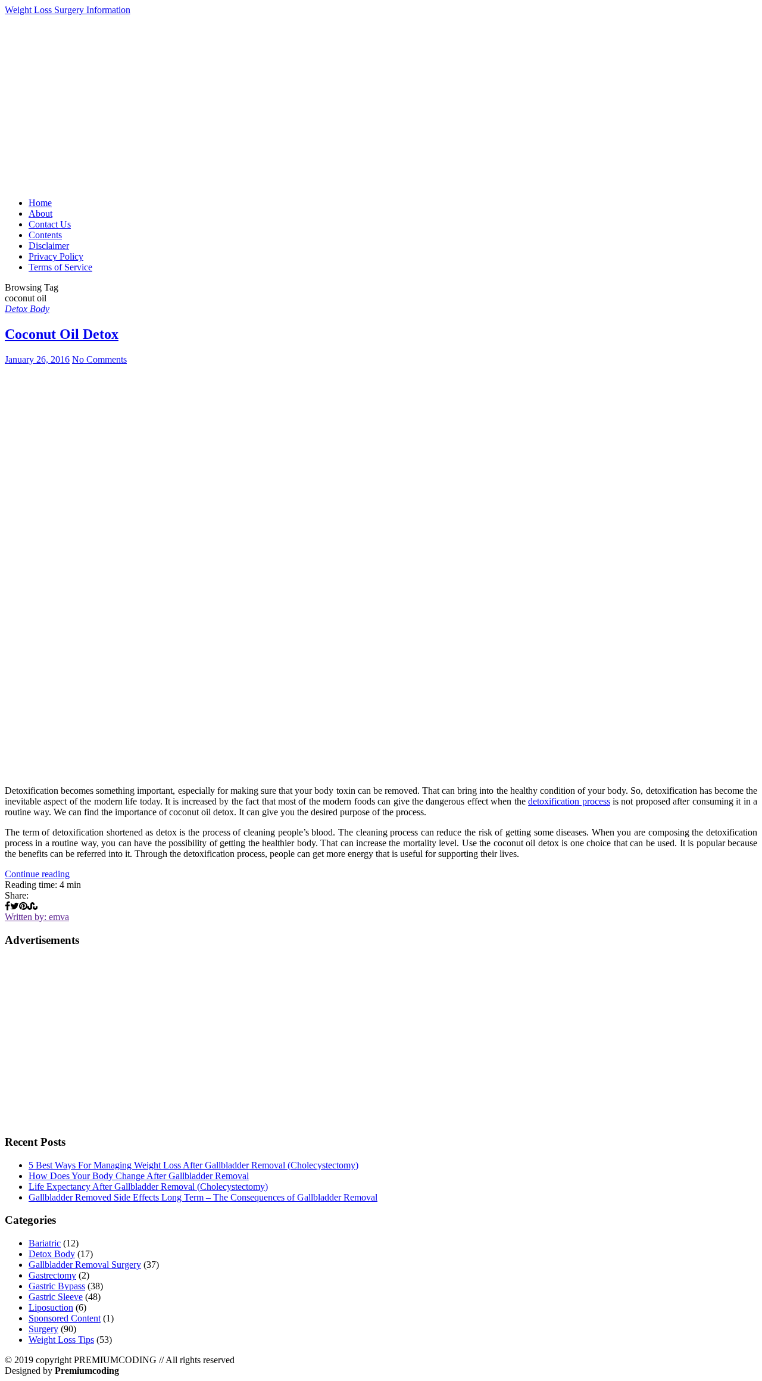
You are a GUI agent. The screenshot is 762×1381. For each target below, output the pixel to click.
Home (40, 203)
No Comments (99, 359)
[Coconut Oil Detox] (381, 570)
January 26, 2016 (37, 359)
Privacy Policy (56, 256)
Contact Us (50, 224)
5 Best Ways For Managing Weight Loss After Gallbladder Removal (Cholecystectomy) (193, 1165)
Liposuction (51, 1307)
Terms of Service (60, 267)
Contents (45, 235)
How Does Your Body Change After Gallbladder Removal (139, 1176)
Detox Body (27, 309)
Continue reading (37, 874)
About (40, 213)
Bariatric (45, 1243)
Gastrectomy (52, 1275)
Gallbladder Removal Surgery (85, 1265)
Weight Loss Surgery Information (67, 10)
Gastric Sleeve (56, 1297)
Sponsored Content (65, 1318)
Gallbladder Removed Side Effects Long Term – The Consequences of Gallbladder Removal (203, 1197)
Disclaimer (49, 246)
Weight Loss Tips (61, 1340)
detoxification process (569, 801)
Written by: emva (37, 917)
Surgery (43, 1329)
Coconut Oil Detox (61, 334)
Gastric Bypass (57, 1286)
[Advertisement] (381, 104)
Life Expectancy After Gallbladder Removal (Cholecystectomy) (148, 1187)
